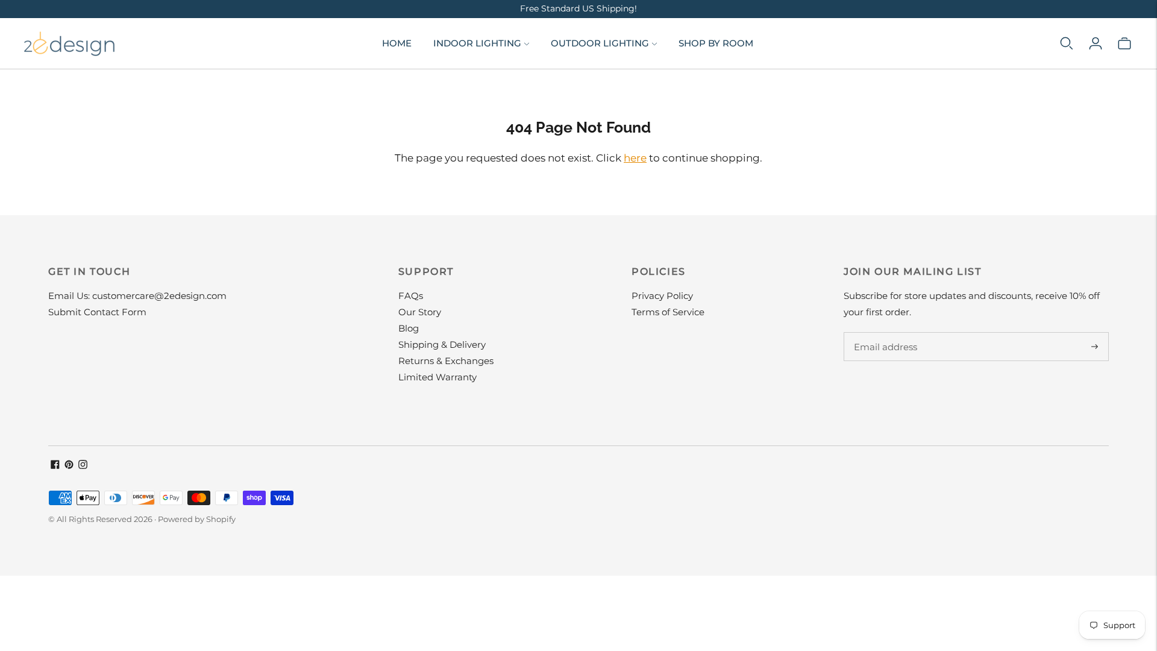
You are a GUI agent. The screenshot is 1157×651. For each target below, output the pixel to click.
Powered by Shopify (197, 519)
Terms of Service (668, 312)
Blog (408, 328)
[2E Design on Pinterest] (69, 465)
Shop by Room (716, 43)
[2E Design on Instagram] (82, 465)
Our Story (419, 312)
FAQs (410, 295)
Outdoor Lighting (600, 43)
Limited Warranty (437, 377)
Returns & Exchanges (446, 360)
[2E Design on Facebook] (55, 465)
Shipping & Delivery (442, 344)
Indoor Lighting (477, 43)
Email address (884, 333)
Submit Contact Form (97, 312)
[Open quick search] (1066, 43)
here (635, 158)
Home (397, 43)
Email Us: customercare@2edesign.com (137, 295)
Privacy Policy (662, 295)
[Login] (1095, 43)
